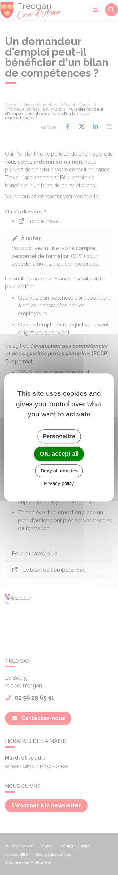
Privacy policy (59, 483)
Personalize (59, 436)
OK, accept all (59, 453)
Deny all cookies (59, 470)
